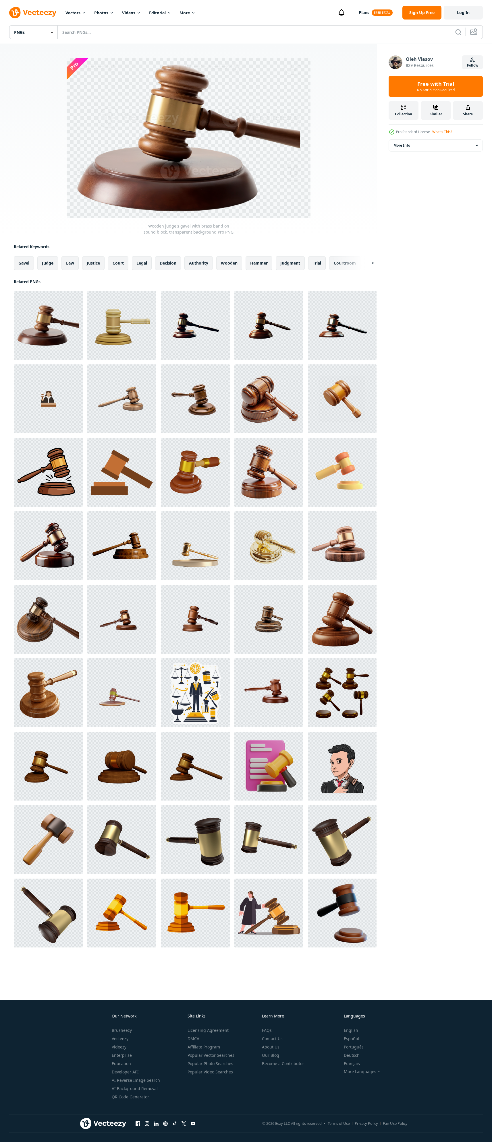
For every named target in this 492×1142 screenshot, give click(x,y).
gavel (23, 263)
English (351, 1030)
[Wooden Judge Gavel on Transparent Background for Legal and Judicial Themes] (195, 398)
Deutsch (352, 1055)
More (185, 12)
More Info (401, 145)
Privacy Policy (366, 1123)
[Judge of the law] (342, 766)
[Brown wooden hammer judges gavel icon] (121, 472)
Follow (472, 65)
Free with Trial (436, 86)
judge (47, 263)
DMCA (193, 1038)
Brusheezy (122, 1030)
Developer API (125, 1072)
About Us (270, 1047)
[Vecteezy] (32, 12)
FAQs (267, 1030)
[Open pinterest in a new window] (165, 1123)
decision (168, 263)
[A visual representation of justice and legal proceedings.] (195, 692)
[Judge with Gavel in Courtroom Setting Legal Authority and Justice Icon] (48, 398)
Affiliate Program (204, 1047)
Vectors (72, 12)
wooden (229, 263)
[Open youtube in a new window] (193, 1123)
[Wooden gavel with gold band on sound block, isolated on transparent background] (342, 545)
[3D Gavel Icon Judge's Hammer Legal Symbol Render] (195, 472)
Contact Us (272, 1038)
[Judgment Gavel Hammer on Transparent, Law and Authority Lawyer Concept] (342, 325)
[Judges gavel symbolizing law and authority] (48, 545)
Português (354, 1047)
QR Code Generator (130, 1097)
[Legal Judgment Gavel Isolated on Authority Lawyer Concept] (268, 325)
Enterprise (122, 1055)
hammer (259, 263)
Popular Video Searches (210, 1072)
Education (121, 1063)
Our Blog (270, 1055)
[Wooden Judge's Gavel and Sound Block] (121, 398)
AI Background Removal (135, 1088)
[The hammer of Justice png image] (121, 839)
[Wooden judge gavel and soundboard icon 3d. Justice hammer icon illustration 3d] (121, 325)
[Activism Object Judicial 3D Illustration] (268, 766)
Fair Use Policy (395, 1123)
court (118, 263)
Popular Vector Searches (211, 1055)
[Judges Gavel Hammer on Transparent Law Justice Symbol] (195, 325)
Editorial (157, 12)
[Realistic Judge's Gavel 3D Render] (121, 766)
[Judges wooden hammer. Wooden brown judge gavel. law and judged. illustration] (121, 913)
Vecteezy (120, 1038)
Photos (101, 12)
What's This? (442, 131)
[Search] (458, 32)
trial (317, 263)
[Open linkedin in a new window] (156, 1123)
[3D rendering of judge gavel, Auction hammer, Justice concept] (121, 692)
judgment (290, 263)
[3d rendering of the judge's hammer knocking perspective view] (342, 692)
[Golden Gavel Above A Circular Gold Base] (195, 545)
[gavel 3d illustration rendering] (342, 472)
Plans (364, 12)
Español (351, 1038)
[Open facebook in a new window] (138, 1123)
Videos (128, 12)
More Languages (360, 1071)
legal (141, 263)
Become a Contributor (283, 1063)
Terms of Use (339, 1123)
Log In (463, 12)
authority (198, 263)
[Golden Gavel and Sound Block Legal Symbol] (268, 545)
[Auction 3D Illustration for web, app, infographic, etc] (342, 913)
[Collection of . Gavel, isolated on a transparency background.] (121, 619)
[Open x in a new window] (184, 1123)
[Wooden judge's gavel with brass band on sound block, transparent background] (48, 325)
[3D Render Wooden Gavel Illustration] (48, 839)
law (70, 263)
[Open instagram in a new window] (147, 1123)
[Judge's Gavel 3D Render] (48, 766)
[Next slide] (368, 263)
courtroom (345, 263)
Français (352, 1063)
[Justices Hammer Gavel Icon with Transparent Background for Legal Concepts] (268, 692)
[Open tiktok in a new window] (174, 1123)
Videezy (119, 1047)
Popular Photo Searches (210, 1063)
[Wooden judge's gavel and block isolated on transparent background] (268, 619)
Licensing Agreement (208, 1030)
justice (93, 263)
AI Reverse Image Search (136, 1080)
